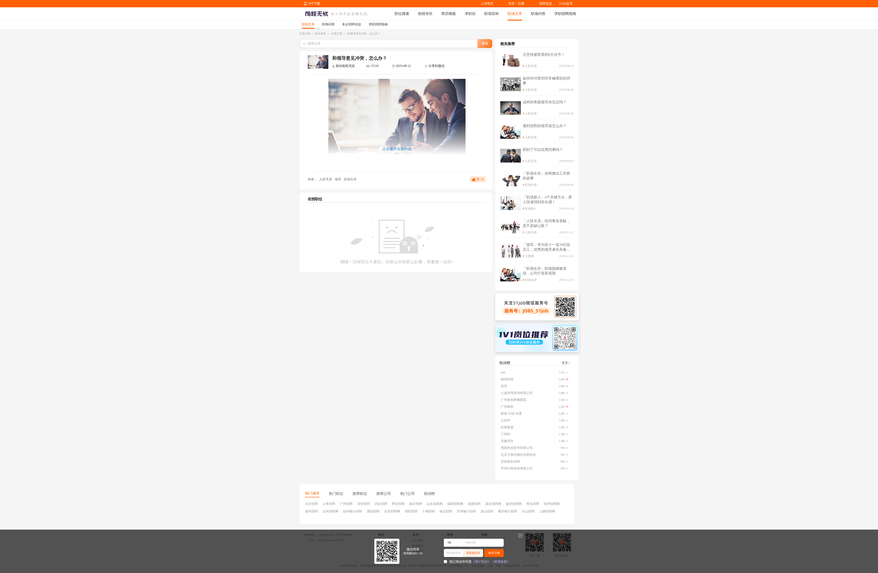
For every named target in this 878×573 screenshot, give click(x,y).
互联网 (529, 256)
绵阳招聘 (411, 511)
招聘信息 (545, 3)
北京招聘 (311, 504)
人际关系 (325, 179)
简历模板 (448, 14)
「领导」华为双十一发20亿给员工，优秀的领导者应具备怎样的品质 (546, 247)
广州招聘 (346, 504)
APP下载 (314, 3)
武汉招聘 (381, 504)
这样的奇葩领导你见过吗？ (545, 102)
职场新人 (531, 208)
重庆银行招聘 (507, 511)
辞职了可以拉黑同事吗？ (543, 150)
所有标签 (321, 33)
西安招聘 (398, 504)
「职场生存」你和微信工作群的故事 (546, 175)
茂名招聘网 (493, 504)
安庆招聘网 (392, 511)
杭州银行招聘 (352, 511)
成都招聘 (474, 504)
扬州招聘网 (514, 504)
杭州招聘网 (552, 504)
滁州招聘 (311, 511)
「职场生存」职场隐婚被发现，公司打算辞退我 (545, 271)
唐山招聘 (487, 511)
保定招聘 (445, 511)
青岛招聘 (532, 504)
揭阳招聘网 (455, 504)
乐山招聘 (528, 511)
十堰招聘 (428, 511)
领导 (338, 179)
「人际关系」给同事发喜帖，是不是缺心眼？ (546, 223)
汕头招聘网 (435, 504)
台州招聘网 (330, 511)
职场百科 (491, 14)
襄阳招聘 (373, 511)
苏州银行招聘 (466, 511)
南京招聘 (415, 504)
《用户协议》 (481, 561)
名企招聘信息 (351, 24)
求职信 (470, 14)
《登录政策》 (500, 561)
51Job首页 (566, 3)
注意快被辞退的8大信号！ (544, 54)
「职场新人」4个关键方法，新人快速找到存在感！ (547, 199)
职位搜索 (402, 14)
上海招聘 (328, 504)
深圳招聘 (363, 504)
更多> (566, 363)
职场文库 (515, 14)
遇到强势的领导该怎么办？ (545, 126)
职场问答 (538, 14)
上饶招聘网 (547, 511)
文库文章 (305, 33)
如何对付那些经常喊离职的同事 (546, 80)
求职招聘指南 (565, 14)
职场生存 (350, 179)
